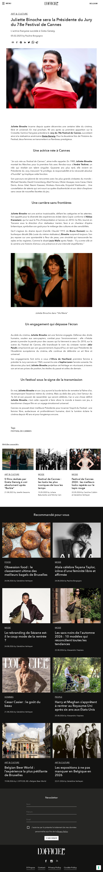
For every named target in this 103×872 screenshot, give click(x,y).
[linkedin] (25, 42)
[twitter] (29, 42)
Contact (41, 867)
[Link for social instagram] (51, 861)
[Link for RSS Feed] (57, 861)
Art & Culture (19, 14)
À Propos (30, 867)
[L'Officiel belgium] (51, 4)
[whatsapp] (33, 42)
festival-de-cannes (21, 431)
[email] (13, 42)
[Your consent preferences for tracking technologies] (98, 867)
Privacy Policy (62, 832)
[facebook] (17, 42)
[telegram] (37, 42)
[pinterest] (21, 42)
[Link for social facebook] (46, 861)
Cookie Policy (70, 867)
